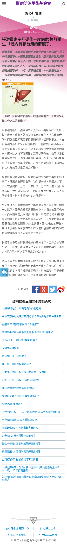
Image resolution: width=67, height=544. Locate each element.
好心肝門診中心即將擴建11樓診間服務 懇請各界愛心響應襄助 (31, 478)
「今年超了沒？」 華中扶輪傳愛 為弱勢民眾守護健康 (31, 412)
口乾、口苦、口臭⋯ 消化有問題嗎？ (22, 380)
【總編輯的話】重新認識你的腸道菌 (21, 308)
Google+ (44, 289)
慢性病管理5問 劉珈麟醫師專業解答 (21, 443)
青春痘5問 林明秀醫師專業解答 (19, 435)
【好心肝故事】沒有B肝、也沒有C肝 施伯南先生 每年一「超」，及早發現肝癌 (31, 469)
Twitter (53, 289)
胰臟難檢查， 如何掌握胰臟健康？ (20, 396)
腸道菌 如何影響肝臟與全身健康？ (20, 324)
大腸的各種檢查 (10, 348)
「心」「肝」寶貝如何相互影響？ (19, 340)
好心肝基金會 (48, 528)
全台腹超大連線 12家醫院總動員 (19, 420)
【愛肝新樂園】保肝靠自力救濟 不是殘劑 (24, 372)
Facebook (36, 289)
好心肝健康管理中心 (17, 528)
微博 (61, 289)
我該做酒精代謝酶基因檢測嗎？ (19, 388)
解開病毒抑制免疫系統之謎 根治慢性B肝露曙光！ (28, 332)
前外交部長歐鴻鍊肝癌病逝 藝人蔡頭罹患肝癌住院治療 (31, 316)
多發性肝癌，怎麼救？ (14, 356)
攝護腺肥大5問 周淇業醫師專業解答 (21, 451)
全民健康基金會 (48, 535)
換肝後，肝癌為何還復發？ (16, 364)
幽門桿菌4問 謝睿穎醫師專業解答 (20, 459)
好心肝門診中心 (17, 535)
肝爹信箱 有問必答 (12, 404)
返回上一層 (4, 272)
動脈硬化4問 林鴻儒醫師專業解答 (20, 427)
